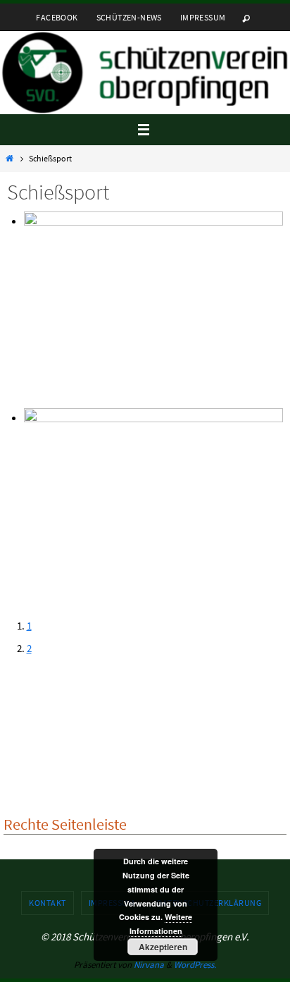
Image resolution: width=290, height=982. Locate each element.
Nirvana (149, 965)
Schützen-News (129, 17)
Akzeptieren (163, 946)
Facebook (56, 17)
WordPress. (195, 965)
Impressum (203, 17)
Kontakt (47, 902)
